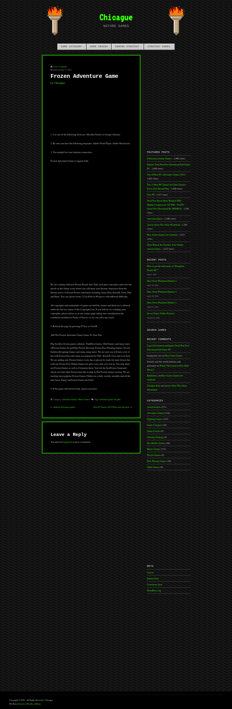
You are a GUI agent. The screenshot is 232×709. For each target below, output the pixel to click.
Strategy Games (159, 46)
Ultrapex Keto (154, 385)
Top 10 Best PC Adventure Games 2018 (166, 174)
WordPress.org (154, 590)
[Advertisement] (91, 110)
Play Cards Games (173, 355)
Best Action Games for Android (162, 234)
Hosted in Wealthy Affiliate (29, 703)
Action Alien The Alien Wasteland (163, 224)
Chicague (116, 17)
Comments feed (154, 584)
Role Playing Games (156, 461)
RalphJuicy (152, 375)
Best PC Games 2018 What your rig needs (111, 406)
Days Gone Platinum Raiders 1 (162, 302)
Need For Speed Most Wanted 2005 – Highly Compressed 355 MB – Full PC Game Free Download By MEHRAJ (165, 204)
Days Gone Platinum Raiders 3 (162, 280)
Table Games (153, 467)
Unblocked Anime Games (159, 158)
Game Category (71, 46)
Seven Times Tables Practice (161, 313)
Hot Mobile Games (156, 443)
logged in (67, 441)
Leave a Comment (60, 66)
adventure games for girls (110, 399)
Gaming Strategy (127, 46)
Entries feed (152, 578)
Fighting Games (154, 418)
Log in (150, 572)
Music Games (84, 399)
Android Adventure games (64, 406)
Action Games (154, 406)
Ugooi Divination (155, 345)
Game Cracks (99, 46)
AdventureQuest (155, 218)
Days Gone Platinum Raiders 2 (162, 291)
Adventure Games (69, 399)
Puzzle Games (154, 455)
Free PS (151, 194)
